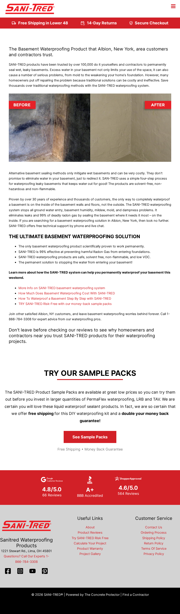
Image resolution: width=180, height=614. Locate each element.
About (90, 527)
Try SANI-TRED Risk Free (90, 538)
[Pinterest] (44, 571)
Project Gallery (90, 554)
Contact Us (153, 527)
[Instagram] (20, 571)
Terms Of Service (153, 549)
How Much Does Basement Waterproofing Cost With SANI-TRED (66, 293)
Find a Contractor (135, 595)
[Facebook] (8, 571)
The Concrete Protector (102, 595)
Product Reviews (90, 533)
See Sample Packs (90, 437)
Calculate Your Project (90, 543)
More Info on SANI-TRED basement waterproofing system (61, 288)
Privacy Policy (154, 554)
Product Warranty (90, 549)
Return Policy (153, 543)
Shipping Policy (153, 538)
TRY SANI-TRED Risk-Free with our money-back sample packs (65, 304)
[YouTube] (32, 571)
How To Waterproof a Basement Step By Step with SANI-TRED (64, 299)
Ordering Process (154, 533)
